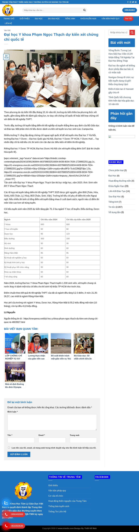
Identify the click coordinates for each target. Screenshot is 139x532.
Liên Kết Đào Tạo (116, 191)
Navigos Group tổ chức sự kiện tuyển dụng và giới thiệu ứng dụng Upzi (121, 80)
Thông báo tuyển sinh (58, 506)
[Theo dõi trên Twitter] (133, 2)
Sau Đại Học (54, 18)
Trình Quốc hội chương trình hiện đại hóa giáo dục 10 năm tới (121, 100)
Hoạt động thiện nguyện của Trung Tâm (67, 501)
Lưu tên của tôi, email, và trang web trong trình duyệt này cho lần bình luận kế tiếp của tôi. (54, 448)
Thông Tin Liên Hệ (57, 511)
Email (42, 435)
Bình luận (12, 412)
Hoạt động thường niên (119, 181)
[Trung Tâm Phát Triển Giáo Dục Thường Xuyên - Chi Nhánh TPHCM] (10, 10)
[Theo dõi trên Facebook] (128, 2)
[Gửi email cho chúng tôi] (135, 2)
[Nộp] (84, 10)
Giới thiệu (53, 485)
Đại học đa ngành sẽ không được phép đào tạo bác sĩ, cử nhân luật (121, 69)
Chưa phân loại (116, 170)
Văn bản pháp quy (110, 18)
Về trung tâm (114, 212)
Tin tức (128, 18)
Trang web (74, 435)
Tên (9, 435)
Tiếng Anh (70, 18)
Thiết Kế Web (90, 528)
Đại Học (38, 18)
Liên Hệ (8, 23)
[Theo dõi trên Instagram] (130, 2)
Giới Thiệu (25, 18)
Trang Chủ (9, 18)
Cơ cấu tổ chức (55, 496)
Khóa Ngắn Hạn (88, 18)
